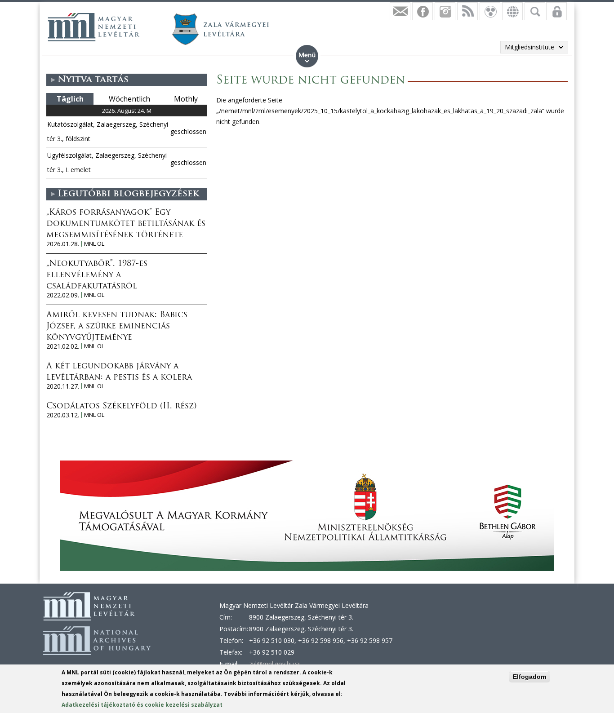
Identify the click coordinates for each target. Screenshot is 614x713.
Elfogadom (529, 676)
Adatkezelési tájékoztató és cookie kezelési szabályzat (142, 705)
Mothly (186, 99)
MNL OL (94, 244)
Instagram (445, 11)
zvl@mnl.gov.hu (274, 664)
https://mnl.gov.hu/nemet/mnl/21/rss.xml (467, 11)
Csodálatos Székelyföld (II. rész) (121, 407)
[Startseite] (93, 27)
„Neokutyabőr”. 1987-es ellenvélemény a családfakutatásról (96, 275)
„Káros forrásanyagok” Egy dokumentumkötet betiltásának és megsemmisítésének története (125, 224)
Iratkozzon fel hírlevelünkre (400, 11)
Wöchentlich (129, 99)
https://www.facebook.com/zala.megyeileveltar (422, 11)
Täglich (70, 99)
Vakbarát (490, 11)
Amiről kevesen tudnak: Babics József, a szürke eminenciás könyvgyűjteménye (116, 326)
